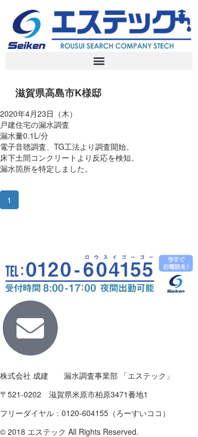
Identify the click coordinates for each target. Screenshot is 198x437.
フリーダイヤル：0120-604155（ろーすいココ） (85, 412)
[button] (99, 61)
